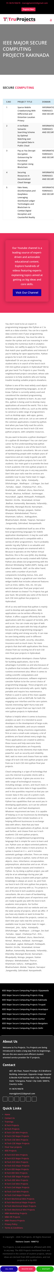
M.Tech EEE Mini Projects (16, 1180)
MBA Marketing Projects (16, 1213)
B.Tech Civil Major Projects (17, 1187)
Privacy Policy (11, 1224)
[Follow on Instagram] (16, 1099)
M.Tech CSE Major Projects (17, 1143)
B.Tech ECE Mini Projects (16, 1154)
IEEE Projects (11, 1150)
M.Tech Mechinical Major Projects (20, 1206)
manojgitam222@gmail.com (22, 1093)
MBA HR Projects (12, 1217)
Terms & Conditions (14, 1227)
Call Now (9, 1269)
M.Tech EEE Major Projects (17, 1176)
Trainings (9, 1121)
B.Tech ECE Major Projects (17, 1158)
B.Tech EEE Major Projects (17, 1169)
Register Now (27, 1269)
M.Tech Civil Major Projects (17, 1195)
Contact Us (10, 1118)
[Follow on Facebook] (5, 1099)
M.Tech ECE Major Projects (17, 1165)
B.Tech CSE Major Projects (17, 1136)
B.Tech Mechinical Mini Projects (19, 1198)
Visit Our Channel (27, 292)
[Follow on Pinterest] (34, 1099)
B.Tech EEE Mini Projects (16, 1173)
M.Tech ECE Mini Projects (16, 1162)
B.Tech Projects (12, 1125)
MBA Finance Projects (15, 1220)
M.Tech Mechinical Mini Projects (20, 1209)
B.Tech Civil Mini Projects (16, 1183)
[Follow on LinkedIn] (22, 1099)
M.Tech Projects (12, 1129)
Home (7, 1114)
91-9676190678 (16, 1088)
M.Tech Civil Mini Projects (17, 1191)
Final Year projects (13, 1147)
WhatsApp (46, 1269)
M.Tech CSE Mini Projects (16, 1139)
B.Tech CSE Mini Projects (16, 1132)
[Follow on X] (11, 1099)
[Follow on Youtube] (28, 1099)
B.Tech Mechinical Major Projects (20, 1202)
